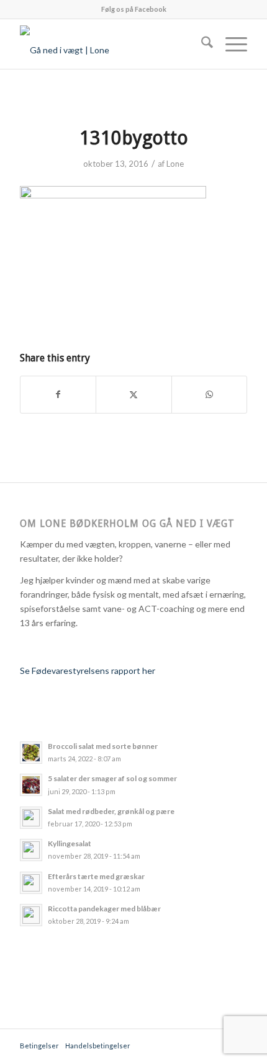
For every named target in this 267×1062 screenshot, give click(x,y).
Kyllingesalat (69, 843)
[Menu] (230, 44)
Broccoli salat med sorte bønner (103, 746)
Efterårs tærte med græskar (96, 876)
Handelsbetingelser (97, 1046)
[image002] (110, 44)
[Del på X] (133, 394)
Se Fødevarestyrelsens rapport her (87, 670)
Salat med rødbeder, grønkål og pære (111, 811)
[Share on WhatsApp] (209, 394)
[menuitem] (201, 44)
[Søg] (201, 44)
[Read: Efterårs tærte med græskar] (31, 883)
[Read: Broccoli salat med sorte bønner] (31, 752)
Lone (175, 164)
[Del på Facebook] (58, 394)
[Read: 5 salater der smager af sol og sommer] (31, 785)
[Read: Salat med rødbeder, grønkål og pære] (31, 818)
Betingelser (39, 1046)
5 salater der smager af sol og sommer (112, 778)
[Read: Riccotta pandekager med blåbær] (31, 915)
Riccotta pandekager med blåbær (104, 908)
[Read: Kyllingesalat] (31, 850)
